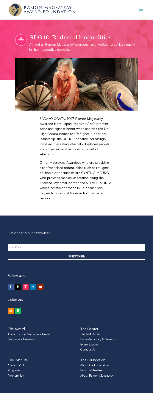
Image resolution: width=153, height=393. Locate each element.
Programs (14, 370)
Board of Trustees (92, 370)
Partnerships (16, 375)
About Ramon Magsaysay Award (29, 334)
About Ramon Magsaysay (97, 375)
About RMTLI (16, 365)
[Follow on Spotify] (18, 311)
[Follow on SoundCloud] (11, 311)
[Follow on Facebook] (11, 287)
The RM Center (90, 334)
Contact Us (87, 349)
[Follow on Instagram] (26, 287)
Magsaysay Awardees (22, 339)
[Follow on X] (18, 287)
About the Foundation (94, 365)
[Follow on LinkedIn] (33, 287)
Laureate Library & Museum (98, 339)
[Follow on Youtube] (40, 287)
